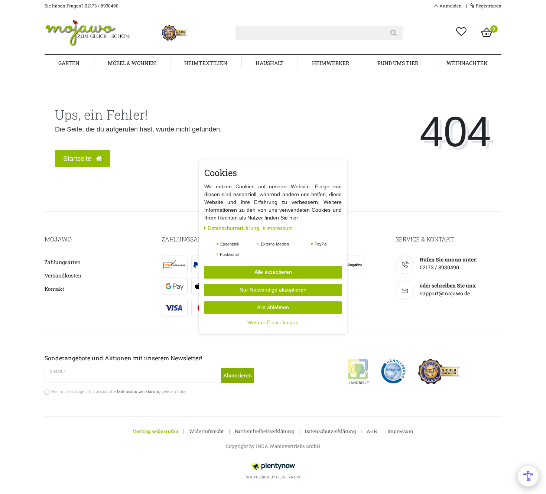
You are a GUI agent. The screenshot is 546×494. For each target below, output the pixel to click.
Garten (68, 62)
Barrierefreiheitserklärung (264, 431)
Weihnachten (467, 62)
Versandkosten (63, 275)
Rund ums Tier (397, 62)
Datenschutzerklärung (330, 431)
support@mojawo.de (445, 293)
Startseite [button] (78, 158)
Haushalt (270, 62)
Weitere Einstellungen (273, 322)
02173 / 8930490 (439, 267)
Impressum (400, 431)
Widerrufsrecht (206, 431)
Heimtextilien (205, 62)
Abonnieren (237, 375)
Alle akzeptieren (273, 272)
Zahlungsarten (63, 262)
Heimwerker (330, 62)
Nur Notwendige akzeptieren (273, 290)
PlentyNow (288, 477)
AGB (372, 431)
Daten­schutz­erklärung (234, 228)
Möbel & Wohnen (132, 62)
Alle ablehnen (273, 307)
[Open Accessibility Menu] (528, 476)
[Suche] (393, 33)
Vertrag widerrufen (155, 431)
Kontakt (54, 288)
